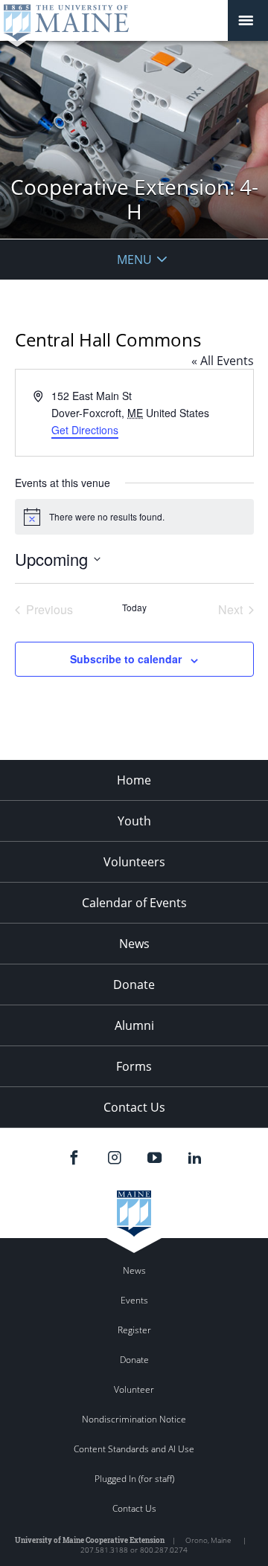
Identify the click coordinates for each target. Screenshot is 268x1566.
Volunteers (134, 862)
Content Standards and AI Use (134, 1449)
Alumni (134, 1025)
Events (134, 1300)
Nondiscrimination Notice (134, 1419)
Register (134, 1330)
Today (134, 607)
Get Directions (84, 429)
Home (134, 780)
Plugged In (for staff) (134, 1478)
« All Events (222, 360)
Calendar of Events (134, 903)
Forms (134, 1066)
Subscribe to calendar (126, 658)
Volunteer (134, 1389)
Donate (134, 984)
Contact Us (134, 1107)
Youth (134, 821)
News (134, 943)
